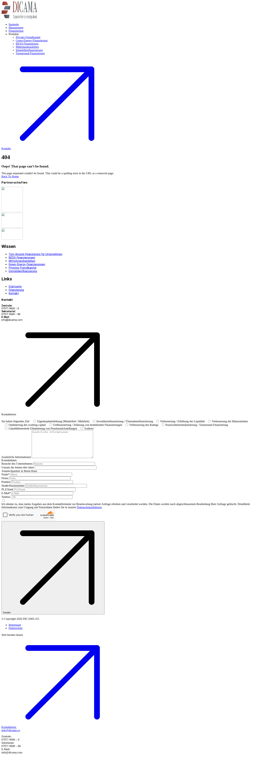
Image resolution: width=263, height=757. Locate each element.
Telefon (5, 496)
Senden (7, 612)
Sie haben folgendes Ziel (15, 421)
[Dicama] (19, 18)
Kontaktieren (8, 727)
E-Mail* (6, 493)
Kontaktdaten (9, 460)
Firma (4, 478)
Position (6, 481)
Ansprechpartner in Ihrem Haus (19, 470)
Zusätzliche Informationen (16, 457)
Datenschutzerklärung (89, 507)
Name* (5, 474)
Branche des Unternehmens (17, 463)
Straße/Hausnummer (13, 485)
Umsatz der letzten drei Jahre (17, 467)
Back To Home (10, 176)
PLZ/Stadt (7, 489)
